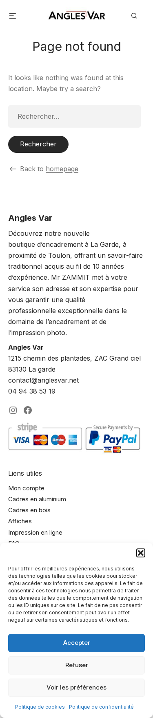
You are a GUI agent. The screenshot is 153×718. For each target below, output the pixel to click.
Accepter (76, 642)
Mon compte (26, 488)
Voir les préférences (76, 687)
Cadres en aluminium (37, 499)
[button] (141, 553)
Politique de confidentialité (101, 707)
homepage (62, 169)
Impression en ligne (35, 532)
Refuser (76, 665)
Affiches (20, 521)
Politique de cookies (40, 707)
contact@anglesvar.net (43, 380)
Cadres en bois (29, 510)
